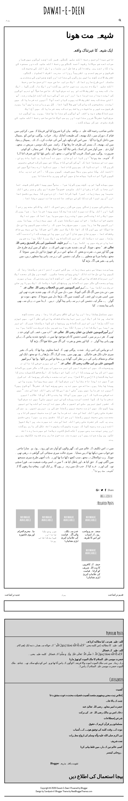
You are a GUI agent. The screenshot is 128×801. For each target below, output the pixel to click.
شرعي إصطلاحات (113, 718)
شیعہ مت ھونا (90, 34)
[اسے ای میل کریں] (110, 496)
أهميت (119, 689)
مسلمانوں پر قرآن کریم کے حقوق (105, 723)
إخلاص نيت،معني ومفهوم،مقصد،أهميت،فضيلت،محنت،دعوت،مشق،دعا (86, 695)
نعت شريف (116, 741)
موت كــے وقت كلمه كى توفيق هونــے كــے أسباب (97, 729)
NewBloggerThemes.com (81, 791)
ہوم (8, 20)
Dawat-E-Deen (64, 10)
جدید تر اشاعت (12, 594)
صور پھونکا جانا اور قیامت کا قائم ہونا (47, 536)
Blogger (54, 763)
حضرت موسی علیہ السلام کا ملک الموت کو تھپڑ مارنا (96, 659)
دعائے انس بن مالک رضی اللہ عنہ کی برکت (100, 712)
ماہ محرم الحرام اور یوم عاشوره (26, 533)
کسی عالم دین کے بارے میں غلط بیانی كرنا (101, 746)
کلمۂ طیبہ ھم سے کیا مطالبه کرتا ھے (104, 641)
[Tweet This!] (102, 490)
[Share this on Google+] (97, 490)
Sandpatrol (49, 791)
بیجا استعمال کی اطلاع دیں (96, 776)
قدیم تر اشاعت (115, 594)
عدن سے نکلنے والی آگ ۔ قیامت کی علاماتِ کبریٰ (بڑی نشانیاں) (69, 536)
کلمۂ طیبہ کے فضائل (112, 650)
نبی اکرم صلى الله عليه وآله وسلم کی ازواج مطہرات (95, 735)
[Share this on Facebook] (105, 490)
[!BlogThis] (107, 496)
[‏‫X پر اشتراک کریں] (104, 496)
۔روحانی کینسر (114, 752)
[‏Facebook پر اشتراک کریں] (101, 496)
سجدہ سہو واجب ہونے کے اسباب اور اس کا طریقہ (91, 534)
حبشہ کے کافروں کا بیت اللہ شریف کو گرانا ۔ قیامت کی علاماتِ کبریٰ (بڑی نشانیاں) (91, 571)
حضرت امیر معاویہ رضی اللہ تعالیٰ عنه (102, 706)
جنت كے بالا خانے (114, 700)
